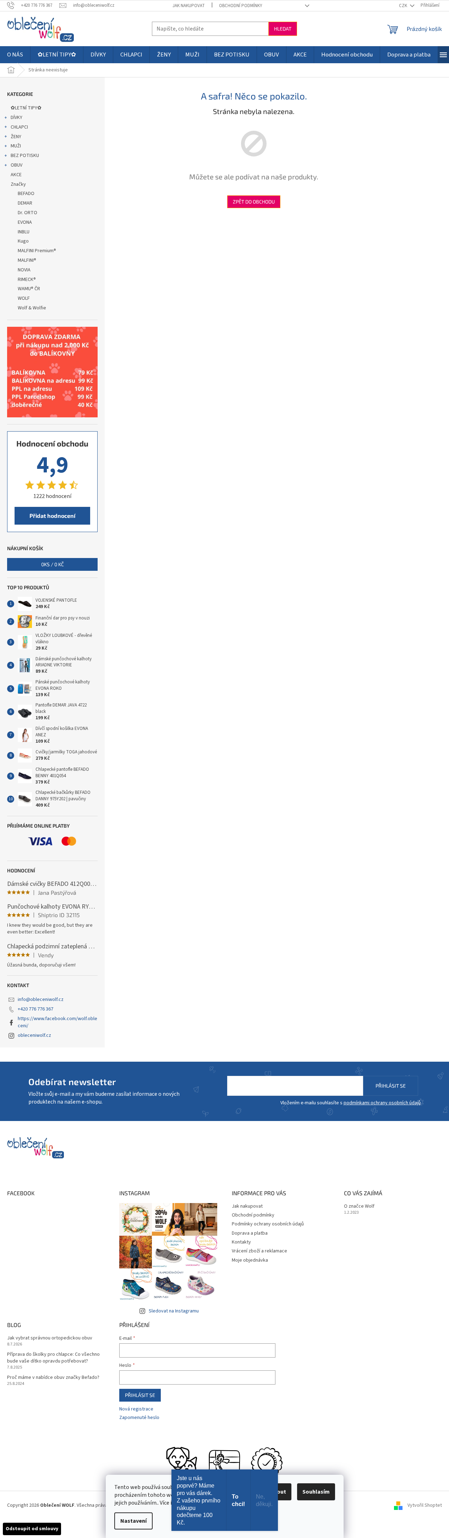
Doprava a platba (250, 1233)
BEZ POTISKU (25, 155)
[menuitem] (15, 54)
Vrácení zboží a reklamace (259, 1251)
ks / (52, 564)
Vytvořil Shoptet (424, 1505)
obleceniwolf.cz (34, 1035)
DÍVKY (16, 117)
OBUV (16, 165)
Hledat (282, 29)
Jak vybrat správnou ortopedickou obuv (49, 1338)
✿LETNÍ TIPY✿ (26, 108)
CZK (403, 5)
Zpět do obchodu (254, 202)
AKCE (16, 174)
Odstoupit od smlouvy (32, 1528)
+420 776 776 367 (35, 1009)
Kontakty (241, 1242)
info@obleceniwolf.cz (41, 999)
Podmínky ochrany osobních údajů (268, 1224)
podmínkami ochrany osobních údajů (382, 1102)
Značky (18, 184)
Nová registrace (136, 1409)
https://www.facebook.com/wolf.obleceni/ (57, 1022)
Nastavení (133, 1521)
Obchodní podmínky (240, 5)
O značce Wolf (359, 1206)
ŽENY (16, 136)
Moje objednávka (250, 1260)
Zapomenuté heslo (139, 1417)
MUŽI (16, 146)
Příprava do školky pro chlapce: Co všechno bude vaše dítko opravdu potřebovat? (53, 1358)
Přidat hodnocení (52, 515)
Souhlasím (316, 1492)
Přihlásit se (391, 1086)
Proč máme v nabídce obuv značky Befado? (53, 1377)
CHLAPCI (19, 127)
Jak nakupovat (189, 5)
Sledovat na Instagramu (174, 1311)
